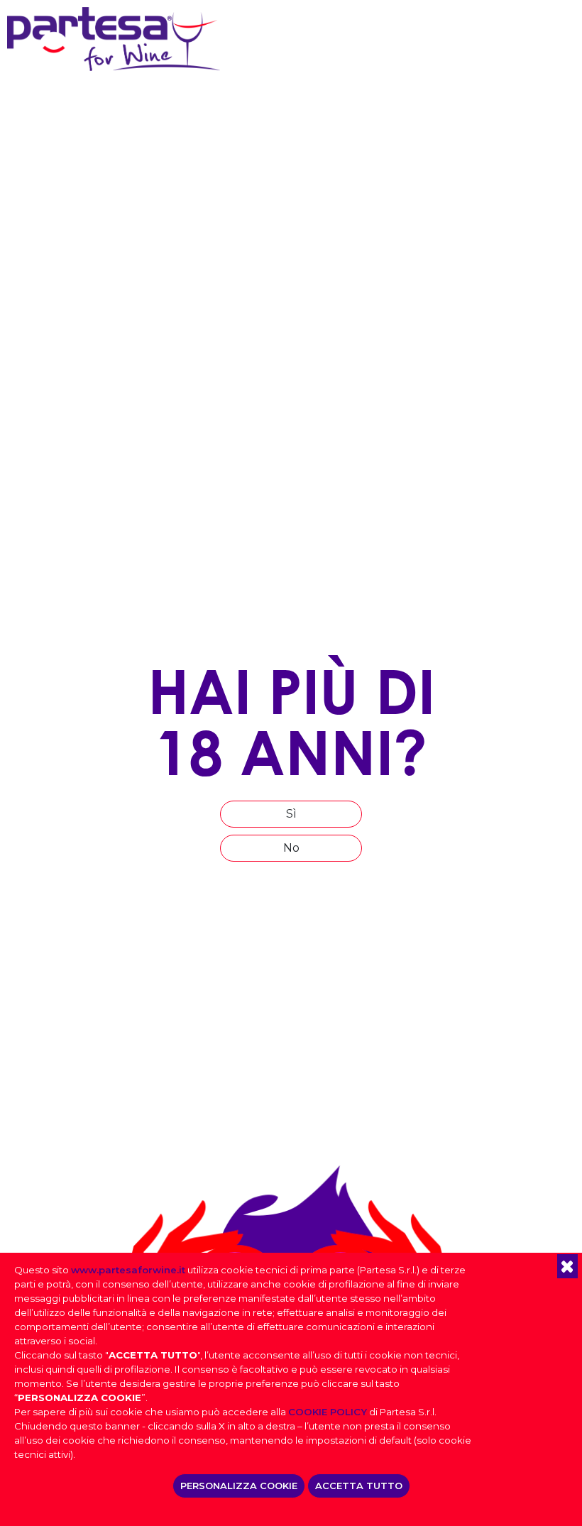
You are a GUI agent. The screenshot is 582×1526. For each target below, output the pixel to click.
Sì (291, 813)
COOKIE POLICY (327, 1411)
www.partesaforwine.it (128, 1269)
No (291, 848)
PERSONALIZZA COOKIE (238, 1485)
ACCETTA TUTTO (358, 1485)
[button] (567, 1266)
